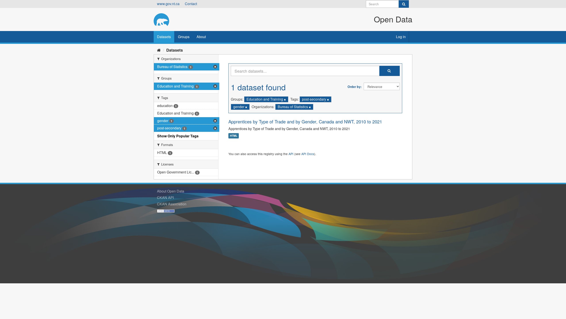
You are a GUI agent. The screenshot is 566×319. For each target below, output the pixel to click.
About (201, 36)
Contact (191, 3)
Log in (401, 36)
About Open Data (170, 191)
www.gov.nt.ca (168, 3)
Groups (183, 36)
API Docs (307, 154)
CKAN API (165, 197)
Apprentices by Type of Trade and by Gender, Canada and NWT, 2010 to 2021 (305, 121)
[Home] (159, 50)
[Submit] (404, 4)
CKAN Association (171, 203)
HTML (233, 136)
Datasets (164, 36)
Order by (354, 86)
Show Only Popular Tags (178, 135)
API (291, 154)
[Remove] (285, 99)
